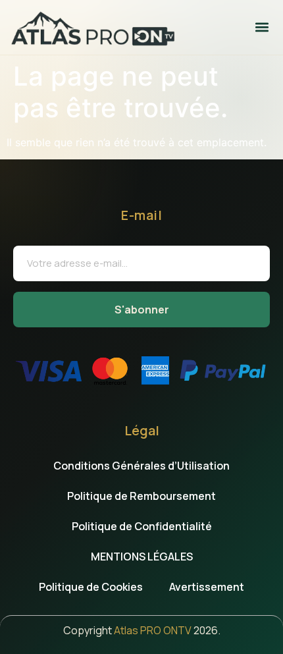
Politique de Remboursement (141, 496)
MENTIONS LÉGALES (142, 556)
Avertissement (206, 587)
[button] (261, 27)
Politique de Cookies (91, 587)
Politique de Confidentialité (142, 526)
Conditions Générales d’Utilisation (141, 465)
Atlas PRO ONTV (153, 630)
